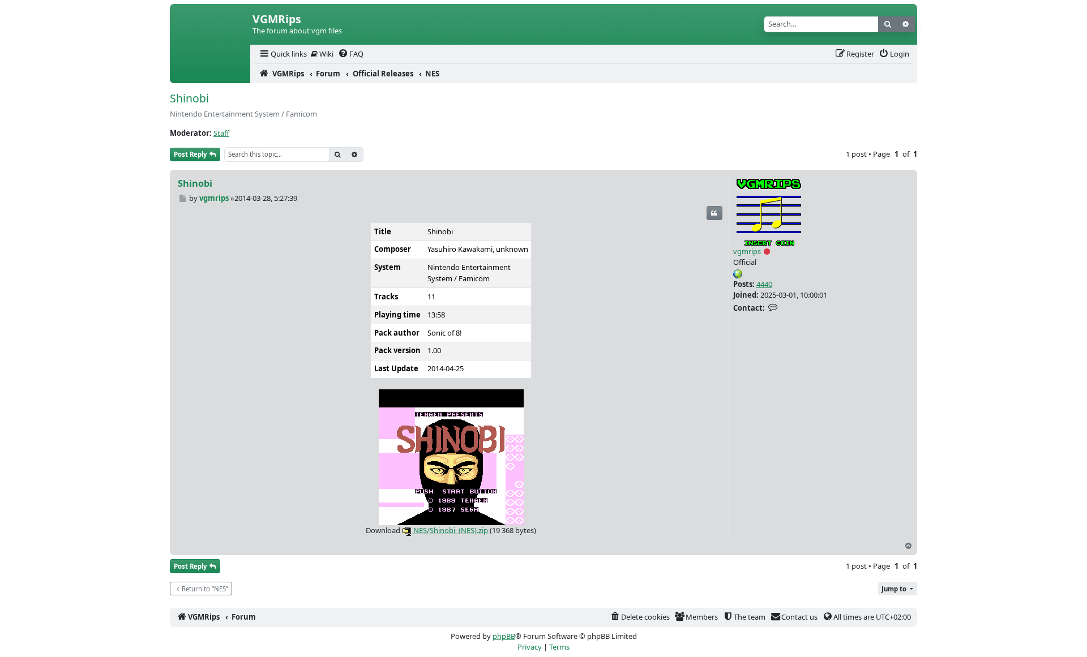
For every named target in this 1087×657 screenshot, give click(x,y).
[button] (897, 589)
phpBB (504, 636)
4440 (764, 284)
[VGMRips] (210, 74)
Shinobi (189, 98)
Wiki (325, 54)
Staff (221, 133)
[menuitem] (282, 54)
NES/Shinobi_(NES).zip (450, 530)
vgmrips (747, 251)
